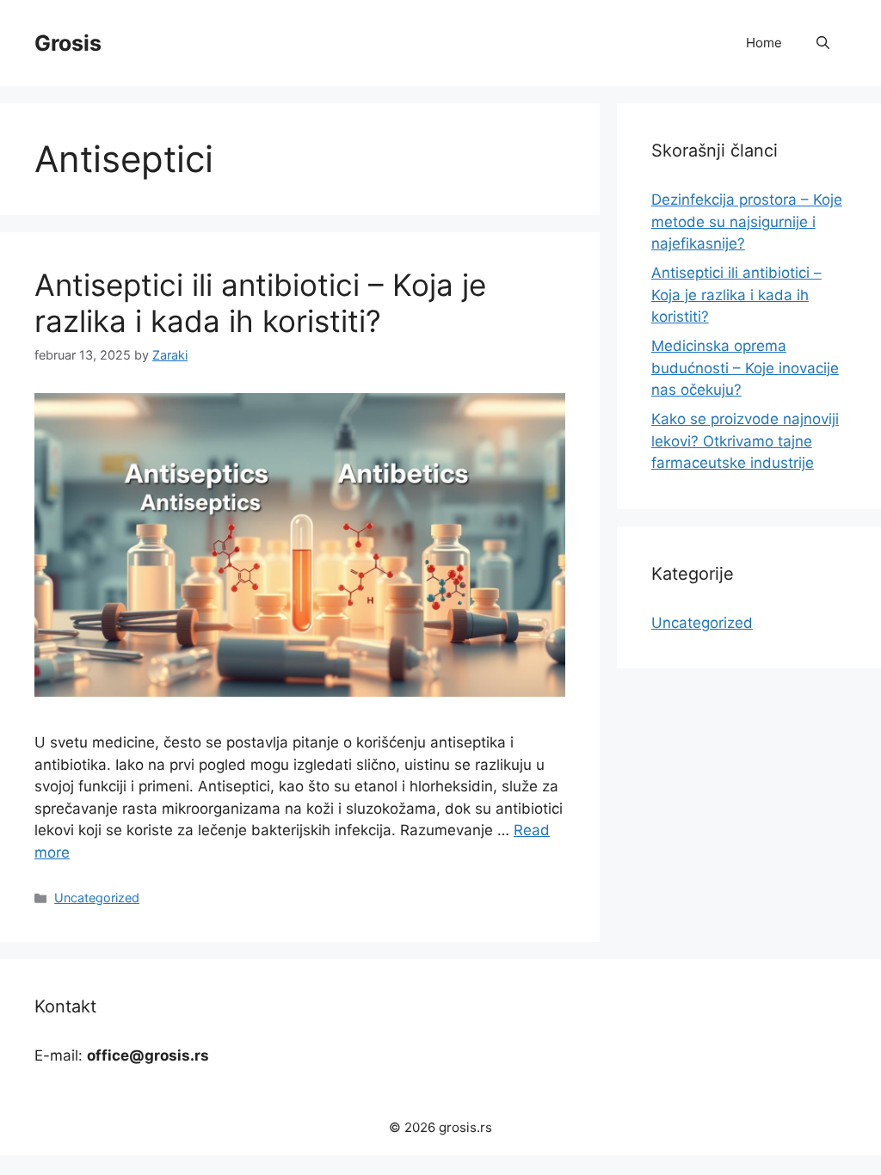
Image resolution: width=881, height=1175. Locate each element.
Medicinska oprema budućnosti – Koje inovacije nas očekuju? (745, 367)
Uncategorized (96, 897)
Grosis (68, 43)
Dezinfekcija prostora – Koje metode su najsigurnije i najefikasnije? (746, 221)
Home (764, 42)
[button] (823, 43)
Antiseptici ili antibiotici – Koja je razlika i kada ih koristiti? (260, 303)
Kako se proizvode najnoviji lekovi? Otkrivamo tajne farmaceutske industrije (745, 440)
